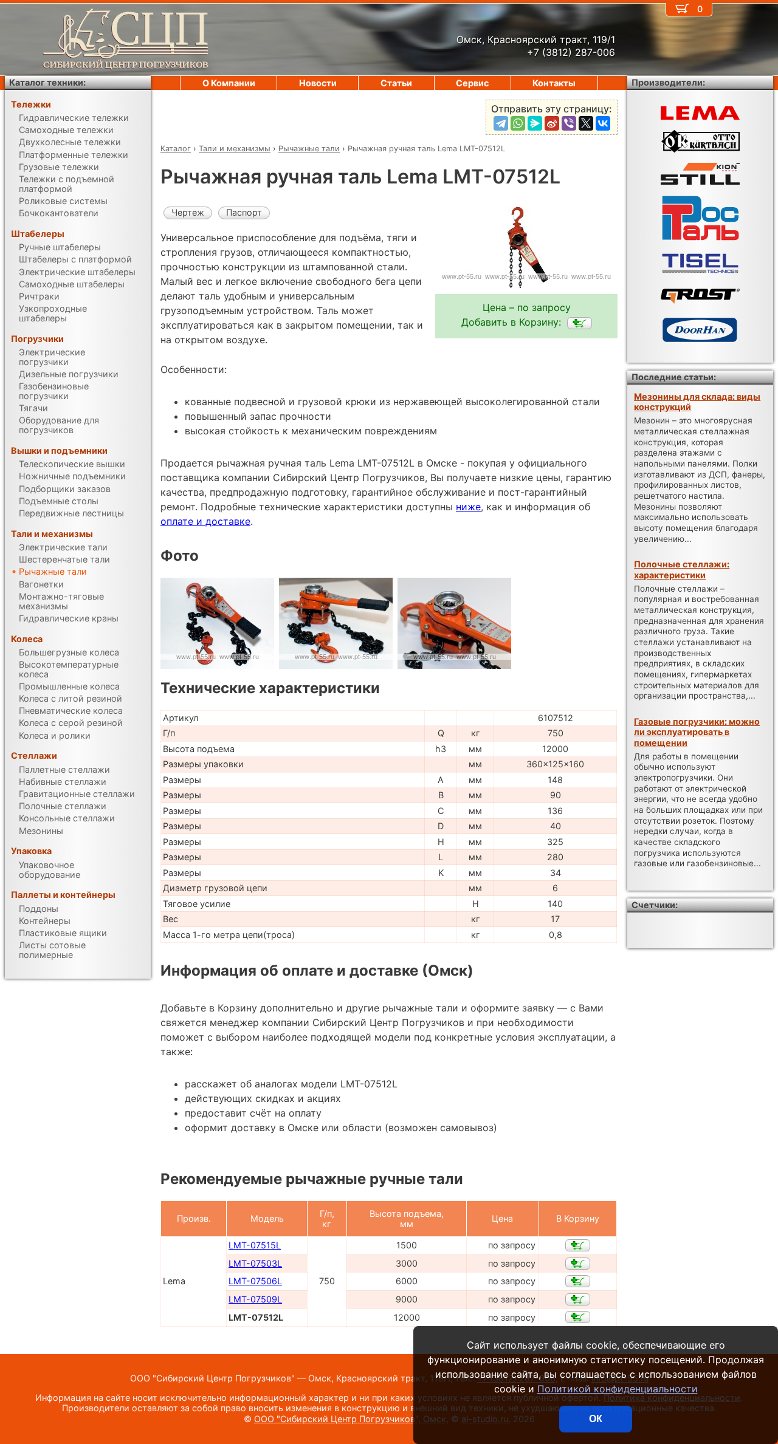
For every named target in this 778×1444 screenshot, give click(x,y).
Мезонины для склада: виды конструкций (697, 401)
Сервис (472, 83)
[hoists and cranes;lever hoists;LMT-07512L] (579, 323)
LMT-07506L (255, 1281)
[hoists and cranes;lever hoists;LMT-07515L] (577, 1245)
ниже (468, 507)
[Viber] (569, 123)
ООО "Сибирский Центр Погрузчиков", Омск (350, 1419)
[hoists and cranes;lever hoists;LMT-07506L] (577, 1281)
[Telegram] (501, 123)
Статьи (396, 83)
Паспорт (244, 212)
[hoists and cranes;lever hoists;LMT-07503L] (577, 1264)
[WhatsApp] (518, 123)
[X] (586, 123)
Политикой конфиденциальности (617, 1389)
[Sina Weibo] (552, 123)
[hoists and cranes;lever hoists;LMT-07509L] (577, 1299)
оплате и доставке (205, 521)
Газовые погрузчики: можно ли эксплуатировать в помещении (697, 732)
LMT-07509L (255, 1299)
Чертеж (187, 212)
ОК (595, 1419)
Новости (318, 83)
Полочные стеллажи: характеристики (681, 569)
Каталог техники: (47, 82)
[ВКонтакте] (603, 123)
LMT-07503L (255, 1263)
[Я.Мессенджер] (535, 123)
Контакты (554, 83)
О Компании (228, 83)
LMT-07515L (255, 1245)
